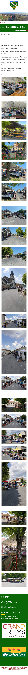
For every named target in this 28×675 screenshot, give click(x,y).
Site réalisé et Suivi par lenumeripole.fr (9, 667)
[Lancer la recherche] (27, 30)
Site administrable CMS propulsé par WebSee (16, 668)
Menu (3, 22)
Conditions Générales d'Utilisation (14, 669)
